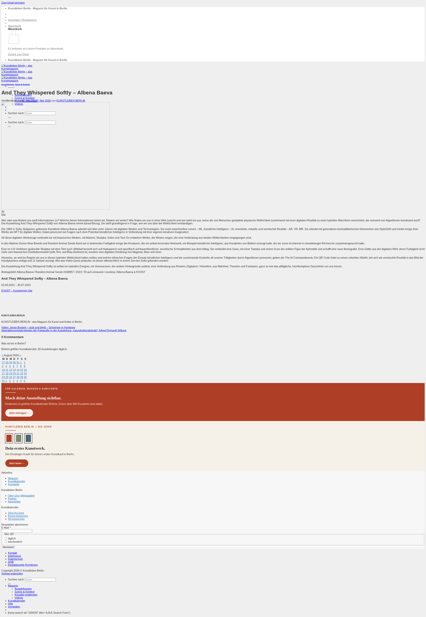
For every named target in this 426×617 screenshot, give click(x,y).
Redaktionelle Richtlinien (23, 565)
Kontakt (12, 553)
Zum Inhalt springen (13, 2)
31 (17, 362)
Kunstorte (13, 484)
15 (21, 370)
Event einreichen (18, 516)
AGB (11, 562)
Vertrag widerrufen (12, 573)
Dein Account (16, 513)
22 (21, 373)
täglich (11, 538)
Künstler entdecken (26, 594)
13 (14, 370)
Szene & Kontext (24, 98)
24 (3, 377)
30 (14, 362)
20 (14, 373)
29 (10, 362)
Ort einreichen (16, 519)
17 (3, 373)
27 (3, 362)
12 (10, 370)
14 (17, 370)
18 (6, 373)
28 (6, 362)
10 (3, 370)
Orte (10, 603)
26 (10, 377)
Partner (12, 498)
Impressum (14, 556)
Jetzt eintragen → (19, 412)
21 (17, 373)
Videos (19, 597)
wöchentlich (14, 541)
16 (25, 370)
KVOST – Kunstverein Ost (16, 290)
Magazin (13, 478)
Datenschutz (15, 559)
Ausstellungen (7, 84)
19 (10, 373)
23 (25, 373)
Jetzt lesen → (17, 463)
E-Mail (6, 527)
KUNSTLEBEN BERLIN (70, 100)
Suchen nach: (16, 579)
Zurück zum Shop (18, 54)
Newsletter (14, 501)
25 (6, 377)
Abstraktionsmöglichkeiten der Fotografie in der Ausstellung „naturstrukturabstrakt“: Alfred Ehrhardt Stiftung (63, 330)
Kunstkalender (16, 481)
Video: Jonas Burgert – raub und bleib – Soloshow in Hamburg (38, 327)
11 (6, 370)
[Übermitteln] (9, 583)
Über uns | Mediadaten (21, 495)
